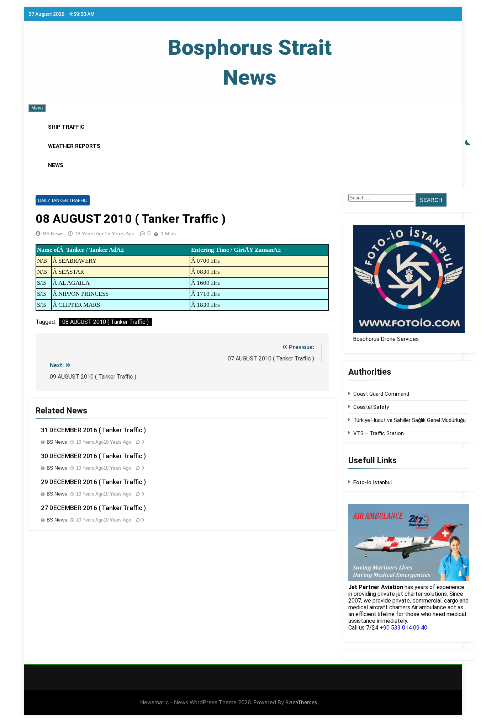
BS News (53, 233)
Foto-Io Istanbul (372, 482)
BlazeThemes (301, 702)
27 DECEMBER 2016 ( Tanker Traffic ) (93, 508)
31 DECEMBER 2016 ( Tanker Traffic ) (93, 430)
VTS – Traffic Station (378, 433)
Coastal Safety (371, 407)
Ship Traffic (66, 127)
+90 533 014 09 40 (403, 627)
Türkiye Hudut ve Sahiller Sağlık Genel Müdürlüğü (409, 420)
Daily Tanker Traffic (62, 200)
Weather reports (74, 146)
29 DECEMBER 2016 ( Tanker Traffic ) (93, 482)
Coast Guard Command (381, 394)
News (55, 165)
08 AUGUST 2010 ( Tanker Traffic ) (105, 322)
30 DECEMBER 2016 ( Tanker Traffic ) (93, 456)
